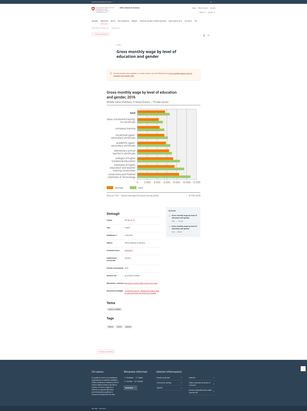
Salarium (192, 378)
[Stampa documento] (204, 35)
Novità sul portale (163, 378)
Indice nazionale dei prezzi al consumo (199, 384)
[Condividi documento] (208, 35)
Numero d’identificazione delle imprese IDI (200, 391)
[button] (94, 21)
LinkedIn (140, 381)
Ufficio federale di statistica (130, 8)
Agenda (159, 388)
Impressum (102, 408)
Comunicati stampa (164, 383)
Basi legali (95, 408)
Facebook (130, 378)
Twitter (140, 378)
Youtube (129, 381)
